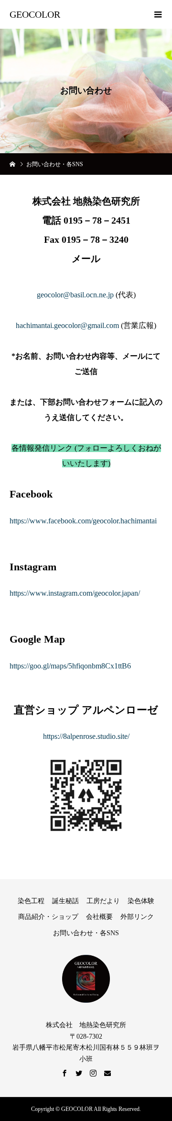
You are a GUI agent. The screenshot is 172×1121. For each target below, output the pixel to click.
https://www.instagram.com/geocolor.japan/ (75, 593)
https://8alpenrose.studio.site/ (86, 736)
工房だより (103, 901)
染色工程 (31, 901)
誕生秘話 (65, 901)
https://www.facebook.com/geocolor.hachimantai (83, 521)
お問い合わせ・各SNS (86, 933)
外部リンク (137, 916)
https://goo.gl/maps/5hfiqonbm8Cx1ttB (68, 666)
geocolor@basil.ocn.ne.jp (75, 295)
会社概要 (99, 916)
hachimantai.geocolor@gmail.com (67, 325)
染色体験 (141, 901)
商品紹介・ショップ (48, 916)
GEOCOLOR (35, 14)
